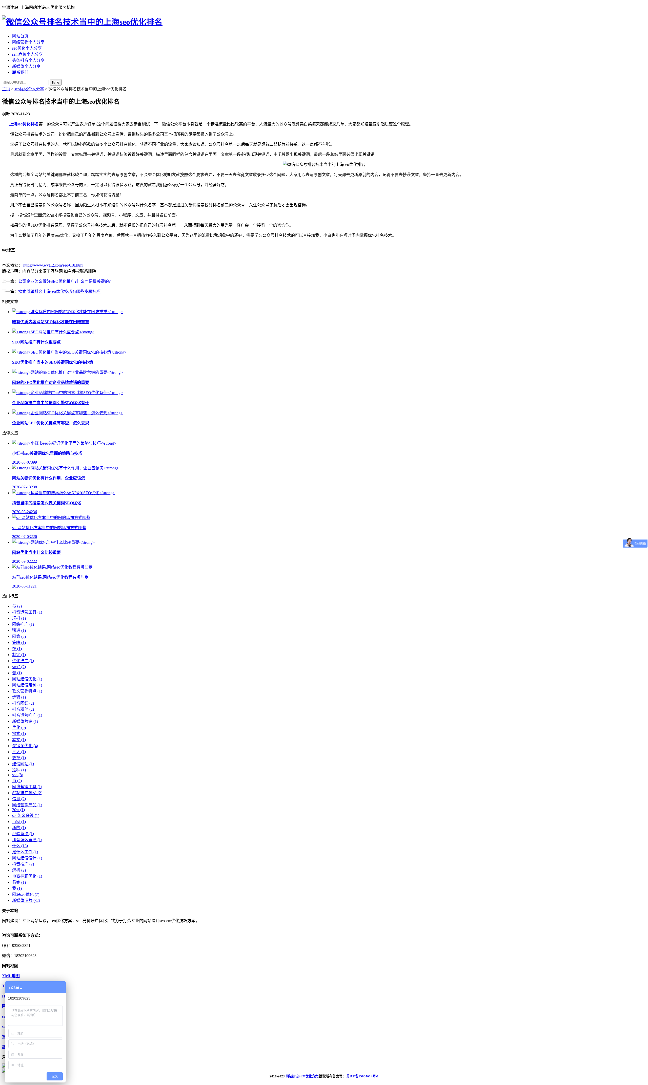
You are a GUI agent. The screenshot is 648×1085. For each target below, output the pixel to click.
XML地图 (11, 976)
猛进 (19, 630)
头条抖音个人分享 (28, 60)
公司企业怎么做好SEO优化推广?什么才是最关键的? (64, 281)
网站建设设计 (27, 858)
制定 (19, 655)
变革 (19, 758)
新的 (19, 828)
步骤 (19, 697)
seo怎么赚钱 (25, 815)
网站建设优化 (27, 679)
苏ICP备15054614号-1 (362, 1076)
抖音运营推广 (27, 715)
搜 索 (55, 82)
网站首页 (20, 36)
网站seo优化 (25, 894)
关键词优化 (25, 746)
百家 (19, 821)
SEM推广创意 (27, 793)
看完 (19, 882)
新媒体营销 (25, 721)
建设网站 (23, 764)
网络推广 (23, 624)
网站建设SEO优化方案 (302, 1076)
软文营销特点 (27, 691)
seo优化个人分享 (27, 48)
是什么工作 (25, 852)
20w (18, 810)
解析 (19, 870)
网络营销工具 (27, 787)
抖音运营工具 (27, 612)
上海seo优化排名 (24, 124)
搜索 (19, 733)
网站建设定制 (27, 685)
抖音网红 (23, 703)
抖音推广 (23, 864)
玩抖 (19, 618)
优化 (19, 727)
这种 (19, 770)
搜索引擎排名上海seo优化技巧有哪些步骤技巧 (59, 291)
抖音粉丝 (23, 709)
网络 (19, 636)
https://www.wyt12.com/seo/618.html (53, 265)
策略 (19, 642)
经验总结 (23, 834)
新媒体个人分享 (26, 66)
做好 (19, 667)
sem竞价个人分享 (27, 54)
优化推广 (23, 661)
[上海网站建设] (82, 22)
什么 (20, 846)
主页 (6, 89)
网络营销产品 (27, 805)
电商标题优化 (27, 876)
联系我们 (20, 72)
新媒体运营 (26, 900)
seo (17, 775)
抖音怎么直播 (27, 840)
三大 (19, 752)
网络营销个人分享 (28, 42)
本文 (19, 739)
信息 (19, 799)
